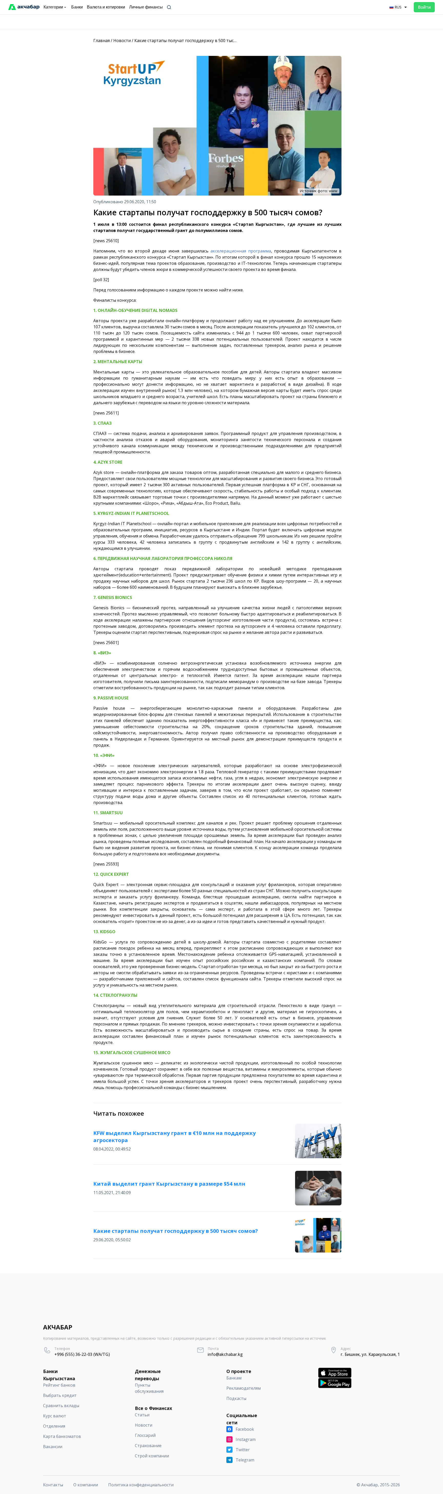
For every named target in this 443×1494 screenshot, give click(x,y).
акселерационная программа (240, 251)
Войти (424, 7)
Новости (122, 40)
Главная (101, 40)
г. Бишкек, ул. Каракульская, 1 (370, 1354)
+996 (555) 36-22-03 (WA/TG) (82, 1354)
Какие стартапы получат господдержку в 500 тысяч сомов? (193, 40)
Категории (53, 7)
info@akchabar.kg (225, 1354)
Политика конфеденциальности (141, 1485)
